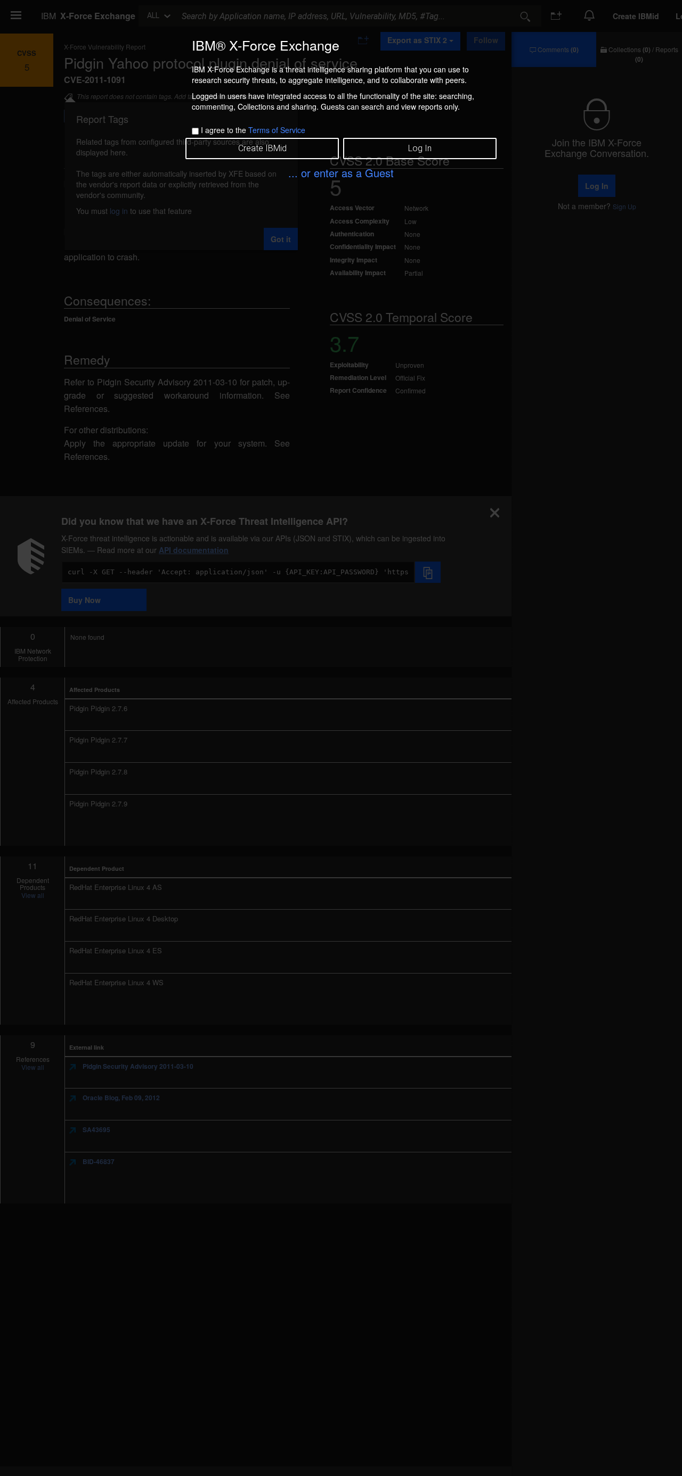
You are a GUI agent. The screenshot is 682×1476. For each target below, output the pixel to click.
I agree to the (253, 130)
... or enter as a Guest (341, 172)
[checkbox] (195, 131)
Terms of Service (276, 130)
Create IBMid (262, 148)
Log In (420, 148)
